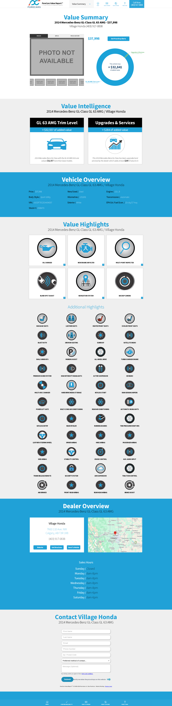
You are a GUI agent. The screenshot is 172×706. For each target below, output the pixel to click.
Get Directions (57, 547)
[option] (57, 57)
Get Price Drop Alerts (118, 39)
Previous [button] (27, 58)
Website (40, 547)
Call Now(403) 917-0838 (137, 3)
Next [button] (86, 58)
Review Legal (108, 686)
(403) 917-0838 (94, 26)
